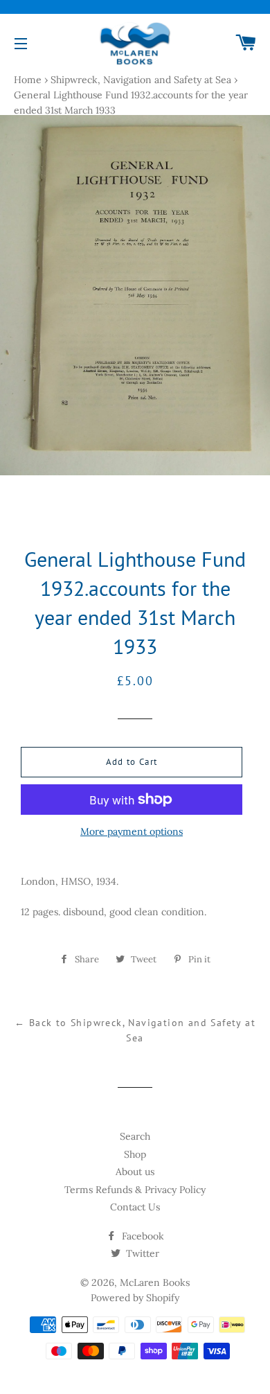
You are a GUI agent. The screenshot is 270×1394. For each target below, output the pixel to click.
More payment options (131, 831)
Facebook (141, 1236)
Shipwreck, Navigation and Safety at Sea (141, 79)
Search (135, 1136)
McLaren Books (155, 1282)
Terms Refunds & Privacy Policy (135, 1189)
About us (135, 1171)
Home (28, 79)
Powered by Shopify (135, 1297)
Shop (135, 1154)
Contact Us (135, 1207)
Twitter (141, 1253)
